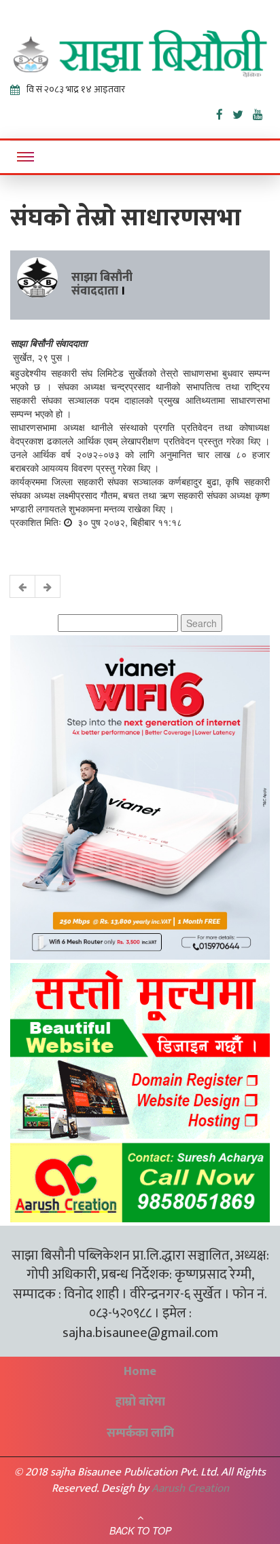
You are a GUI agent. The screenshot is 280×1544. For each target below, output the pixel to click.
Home (140, 1371)
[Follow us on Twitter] (242, 111)
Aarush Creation (190, 1488)
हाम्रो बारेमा (140, 1402)
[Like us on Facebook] (224, 111)
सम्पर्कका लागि (140, 1433)
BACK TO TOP (140, 1530)
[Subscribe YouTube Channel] (261, 111)
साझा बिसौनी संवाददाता (102, 284)
